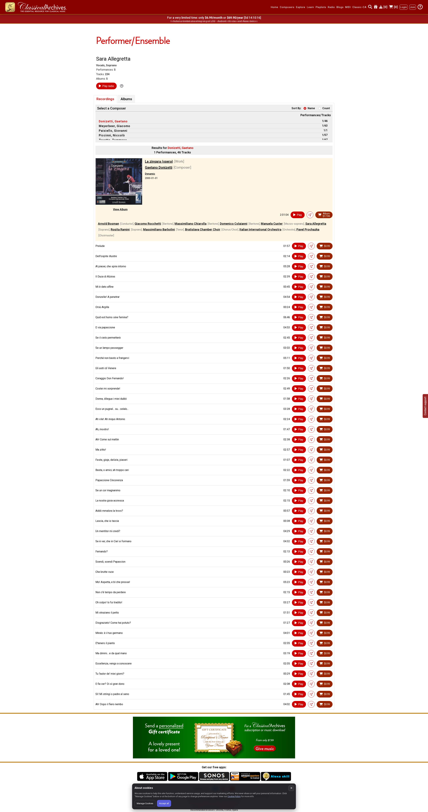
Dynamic (150, 173)
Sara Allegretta (315, 223)
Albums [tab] (126, 99)
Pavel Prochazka (307, 229)
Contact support (425, 406)
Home (274, 7)
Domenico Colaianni (233, 223)
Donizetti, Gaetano (113, 121)
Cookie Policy (234, 796)
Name (311, 108)
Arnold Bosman (108, 223)
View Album (120, 209)
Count (326, 108)
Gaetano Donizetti (158, 167)
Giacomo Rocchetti (148, 223)
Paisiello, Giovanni (113, 130)
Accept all (164, 803)
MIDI (348, 7)
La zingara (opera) (159, 161)
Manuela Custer (272, 223)
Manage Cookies (145, 803)
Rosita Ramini (120, 229)
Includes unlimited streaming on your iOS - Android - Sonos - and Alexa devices (214, 21)
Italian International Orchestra (260, 229)
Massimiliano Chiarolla (190, 223)
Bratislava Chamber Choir (202, 229)
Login (403, 7)
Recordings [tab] (105, 99)
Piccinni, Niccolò (112, 135)
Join (412, 7)
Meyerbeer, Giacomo (114, 126)
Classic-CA (359, 7)
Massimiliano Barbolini (159, 229)
